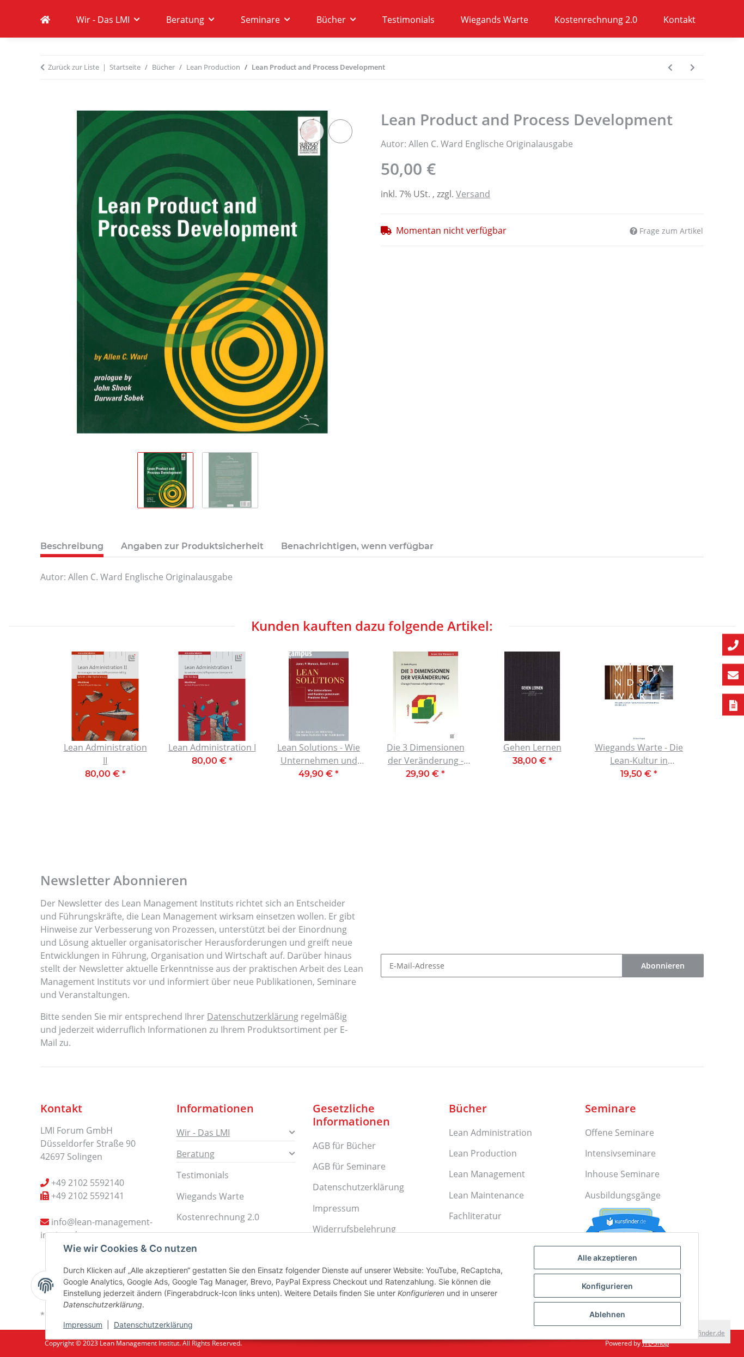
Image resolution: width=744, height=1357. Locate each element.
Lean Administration (490, 1133)
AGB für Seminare (349, 1166)
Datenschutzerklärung (153, 1324)
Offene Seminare (619, 1133)
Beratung (195, 1154)
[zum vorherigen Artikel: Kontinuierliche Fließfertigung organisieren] (670, 67)
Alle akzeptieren (607, 1257)
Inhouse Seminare (622, 1174)
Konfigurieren (607, 1286)
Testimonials (408, 20)
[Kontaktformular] (733, 704)
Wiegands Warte (494, 20)
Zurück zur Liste (73, 67)
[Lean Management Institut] (45, 19)
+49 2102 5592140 (87, 1183)
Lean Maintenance (486, 1195)
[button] (235, 1132)
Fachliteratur (475, 1216)
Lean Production (483, 1153)
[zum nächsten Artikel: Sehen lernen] (692, 67)
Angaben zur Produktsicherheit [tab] (192, 546)
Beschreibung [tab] (71, 546)
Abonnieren (663, 965)
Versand (473, 194)
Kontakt (679, 20)
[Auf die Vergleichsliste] (312, 131)
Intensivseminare (620, 1153)
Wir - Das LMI (203, 1133)
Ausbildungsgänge (623, 1195)
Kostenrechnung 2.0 (595, 20)
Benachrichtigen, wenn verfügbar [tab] (357, 546)
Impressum (82, 1324)
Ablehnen (607, 1314)
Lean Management (487, 1174)
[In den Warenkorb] (49, 105)
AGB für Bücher (344, 1146)
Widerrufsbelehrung (354, 1229)
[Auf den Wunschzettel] (340, 131)
